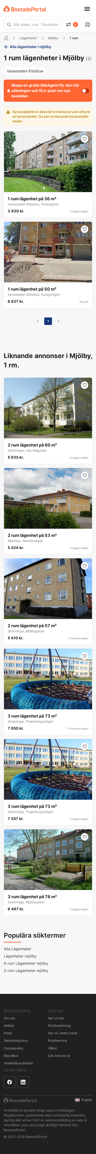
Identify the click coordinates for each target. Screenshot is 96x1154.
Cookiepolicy (13, 1048)
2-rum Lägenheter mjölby (26, 970)
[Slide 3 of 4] (49, 187)
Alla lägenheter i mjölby (30, 46)
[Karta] (87, 24)
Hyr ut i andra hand (62, 1033)
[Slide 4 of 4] (52, 187)
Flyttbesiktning (59, 1025)
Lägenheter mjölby (20, 956)
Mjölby (53, 38)
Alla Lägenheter (17, 948)
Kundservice (57, 1040)
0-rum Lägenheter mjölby (26, 963)
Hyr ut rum (56, 1018)
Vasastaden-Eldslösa (25, 71)
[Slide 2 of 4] (46, 187)
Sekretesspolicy (16, 1040)
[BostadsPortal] (25, 8)
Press (8, 1033)
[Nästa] (58, 321)
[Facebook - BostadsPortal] (9, 1082)
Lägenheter (28, 38)
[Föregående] (37, 321)
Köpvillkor (11, 1056)
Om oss (9, 1018)
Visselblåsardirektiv (18, 1063)
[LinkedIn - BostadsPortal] (23, 1082)
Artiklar (9, 1025)
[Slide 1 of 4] (43, 187)
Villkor (52, 1048)
